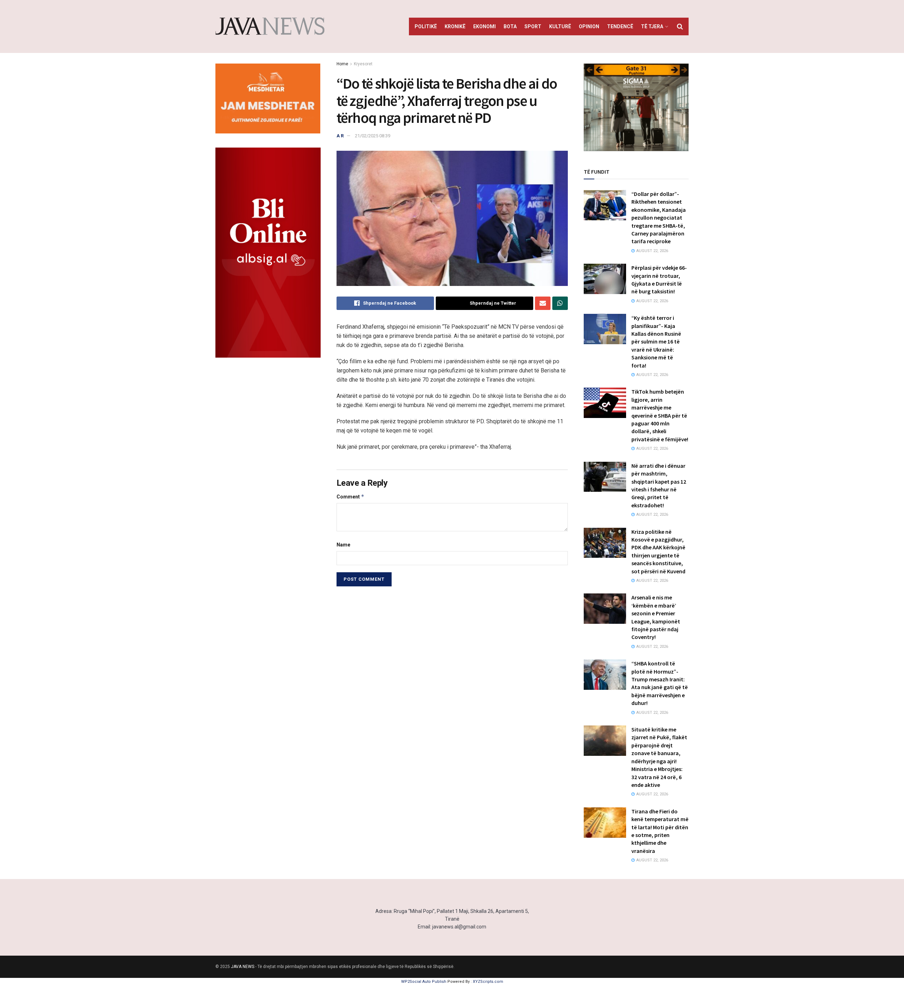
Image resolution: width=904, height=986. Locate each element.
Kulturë (560, 26)
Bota (510, 26)
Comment (350, 496)
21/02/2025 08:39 (372, 135)
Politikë (426, 26)
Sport (532, 26)
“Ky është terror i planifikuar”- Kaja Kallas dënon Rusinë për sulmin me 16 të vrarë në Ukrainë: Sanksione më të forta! (656, 341)
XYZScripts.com (488, 981)
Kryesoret (363, 63)
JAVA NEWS (242, 966)
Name (343, 545)
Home (342, 63)
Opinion (589, 26)
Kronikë (455, 26)
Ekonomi (484, 26)
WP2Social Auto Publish (423, 981)
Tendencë (620, 26)
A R (340, 135)
